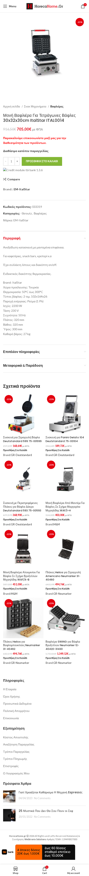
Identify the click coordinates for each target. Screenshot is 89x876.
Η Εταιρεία (9, 689)
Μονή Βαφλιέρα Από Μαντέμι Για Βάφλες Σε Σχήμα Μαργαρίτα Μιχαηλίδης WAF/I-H (65, 506)
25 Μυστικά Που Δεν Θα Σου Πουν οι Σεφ (46, 811)
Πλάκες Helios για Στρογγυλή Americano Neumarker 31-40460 (63, 576)
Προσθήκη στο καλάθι (42, 161)
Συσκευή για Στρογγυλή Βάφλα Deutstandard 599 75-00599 (22, 439)
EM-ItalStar (22, 189)
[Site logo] (44, 6)
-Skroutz (26, 213)
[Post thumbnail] (9, 796)
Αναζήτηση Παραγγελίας (18, 744)
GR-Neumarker (62, 593)
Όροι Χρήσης (11, 696)
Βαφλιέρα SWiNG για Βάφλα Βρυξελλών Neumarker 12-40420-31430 (63, 645)
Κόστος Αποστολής (15, 737)
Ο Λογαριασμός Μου (16, 773)
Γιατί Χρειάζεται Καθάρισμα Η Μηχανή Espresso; (51, 792)
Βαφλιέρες (57, 106)
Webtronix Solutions (35, 839)
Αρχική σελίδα (12, 106)
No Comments (42, 798)
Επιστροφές (11, 766)
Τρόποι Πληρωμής (15, 758)
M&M (56, 524)
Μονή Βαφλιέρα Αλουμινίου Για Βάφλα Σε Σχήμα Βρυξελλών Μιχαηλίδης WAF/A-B (21, 576)
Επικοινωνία (11, 718)
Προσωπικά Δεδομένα (17, 703)
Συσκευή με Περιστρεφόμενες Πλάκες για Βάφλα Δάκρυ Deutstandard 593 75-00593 (22, 506)
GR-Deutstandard (21, 455)
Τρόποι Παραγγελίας (16, 751)
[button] (15, 450)
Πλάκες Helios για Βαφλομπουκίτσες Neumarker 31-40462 (21, 645)
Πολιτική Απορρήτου (16, 711)
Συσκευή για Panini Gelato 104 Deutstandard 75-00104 (65, 439)
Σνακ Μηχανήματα (35, 106)
